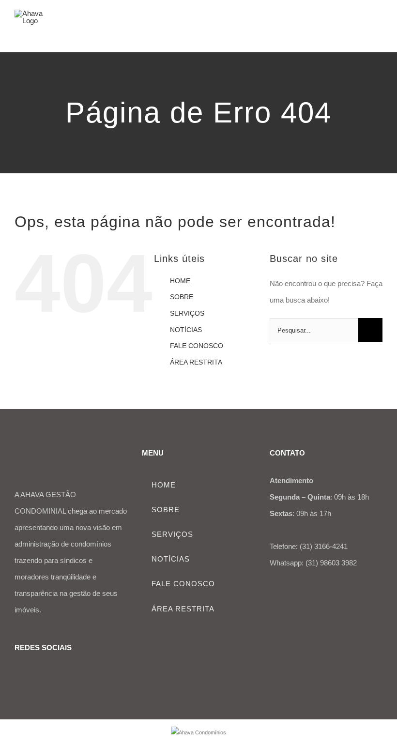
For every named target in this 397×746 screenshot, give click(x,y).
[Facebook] (18, 674)
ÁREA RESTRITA (196, 362)
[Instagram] (33, 674)
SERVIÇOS (187, 313)
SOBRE (181, 297)
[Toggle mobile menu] (378, 27)
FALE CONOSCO (196, 346)
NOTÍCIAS (186, 330)
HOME (180, 281)
